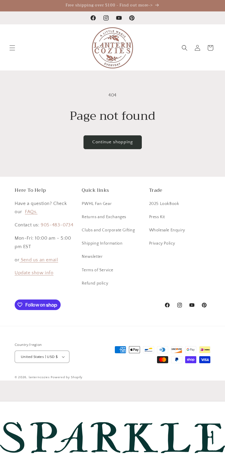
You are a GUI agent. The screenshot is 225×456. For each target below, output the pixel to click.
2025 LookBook (164, 203)
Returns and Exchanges (104, 217)
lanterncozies (39, 377)
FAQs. (31, 211)
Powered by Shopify (67, 377)
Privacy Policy (162, 243)
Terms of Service (97, 270)
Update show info (34, 272)
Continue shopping (112, 141)
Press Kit (157, 217)
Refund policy (95, 283)
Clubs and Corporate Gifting (108, 230)
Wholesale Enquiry (167, 230)
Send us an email (38, 260)
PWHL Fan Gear (97, 203)
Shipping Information (102, 243)
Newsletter (92, 256)
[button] (12, 47)
